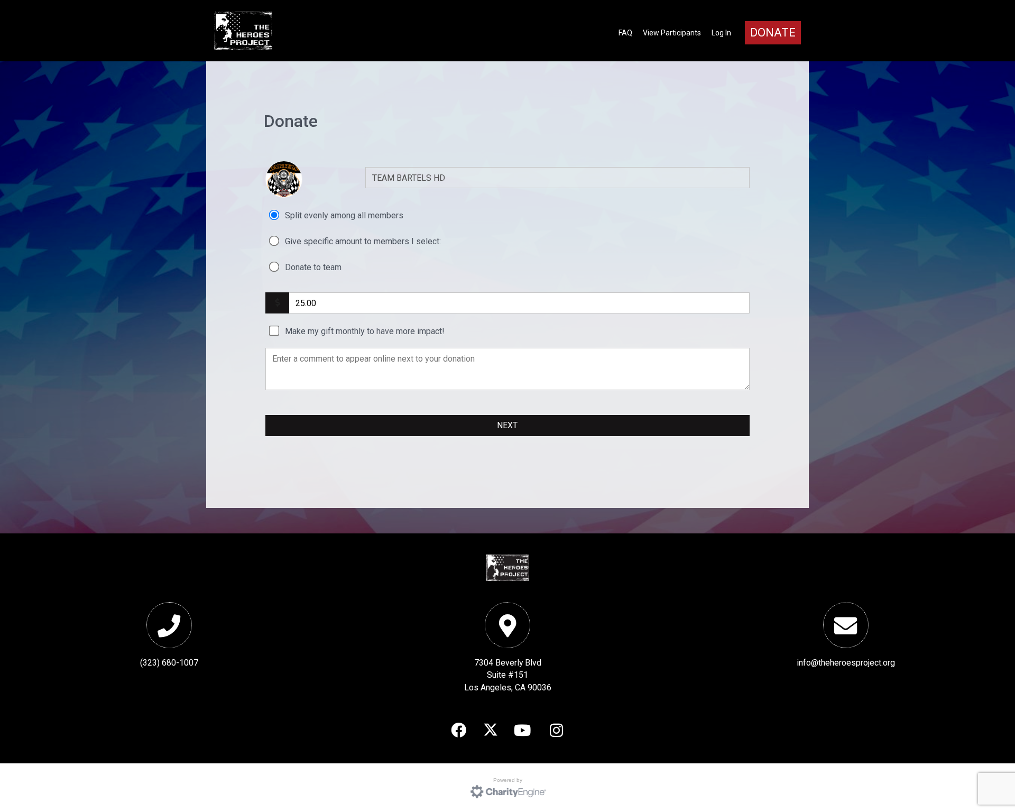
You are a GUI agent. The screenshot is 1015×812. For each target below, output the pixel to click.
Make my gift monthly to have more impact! (365, 331)
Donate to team (313, 267)
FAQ (625, 33)
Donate (773, 32)
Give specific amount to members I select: (363, 241)
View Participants (672, 33)
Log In (721, 33)
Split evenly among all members (344, 215)
